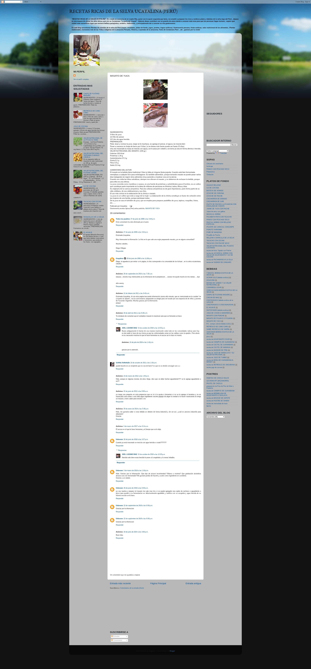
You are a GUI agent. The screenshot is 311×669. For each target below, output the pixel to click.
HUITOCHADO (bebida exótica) (218, 310)
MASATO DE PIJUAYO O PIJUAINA (220, 318)
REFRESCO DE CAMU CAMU (217, 327)
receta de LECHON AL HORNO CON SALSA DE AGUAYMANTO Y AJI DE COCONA (220, 255)
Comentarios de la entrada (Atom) (132, 588)
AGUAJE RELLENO (214, 185)
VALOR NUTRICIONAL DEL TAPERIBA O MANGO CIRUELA (93, 155)
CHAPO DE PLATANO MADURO (218, 295)
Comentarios (117, 640)
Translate (223, 153)
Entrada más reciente (120, 583)
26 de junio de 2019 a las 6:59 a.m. (136, 488)
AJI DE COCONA (89, 186)
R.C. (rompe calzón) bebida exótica (219, 324)
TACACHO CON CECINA (92, 201)
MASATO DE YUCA (152, 208)
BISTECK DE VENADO (215, 191)
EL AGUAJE (87, 232)
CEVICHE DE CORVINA (215, 193)
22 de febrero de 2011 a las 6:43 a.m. (137, 293)
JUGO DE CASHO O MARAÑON (218, 313)
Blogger (172, 651)
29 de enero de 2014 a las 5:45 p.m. (136, 409)
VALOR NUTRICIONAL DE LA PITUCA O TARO (92, 139)
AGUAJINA (211, 280)
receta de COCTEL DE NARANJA (218, 347)
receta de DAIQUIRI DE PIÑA (217, 350)
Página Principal (158, 583)
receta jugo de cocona (214, 367)
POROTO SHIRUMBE (214, 230)
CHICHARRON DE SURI (215, 201)
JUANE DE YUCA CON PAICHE (218, 209)
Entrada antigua (193, 583)
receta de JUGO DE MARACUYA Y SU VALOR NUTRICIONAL (220, 354)
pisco (208, 336)
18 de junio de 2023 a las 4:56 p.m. (136, 532)
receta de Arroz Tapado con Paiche (219, 250)
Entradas (116, 636)
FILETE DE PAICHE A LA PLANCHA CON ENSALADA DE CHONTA (221, 205)
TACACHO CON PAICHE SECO (218, 243)
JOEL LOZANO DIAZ (129, 328)
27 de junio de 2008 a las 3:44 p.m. (143, 219)
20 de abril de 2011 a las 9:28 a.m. (136, 313)
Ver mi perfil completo (81, 79)
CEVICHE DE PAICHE (215, 196)
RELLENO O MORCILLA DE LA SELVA (220, 238)
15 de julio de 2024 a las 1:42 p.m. (142, 342)
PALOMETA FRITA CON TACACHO (219, 217)
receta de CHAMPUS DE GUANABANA (221, 342)
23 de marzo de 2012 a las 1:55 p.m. (136, 376)
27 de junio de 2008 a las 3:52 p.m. (136, 232)
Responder (119, 225)
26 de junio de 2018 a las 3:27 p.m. (136, 439)
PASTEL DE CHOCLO (214, 383)
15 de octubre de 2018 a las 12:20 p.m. (151, 454)
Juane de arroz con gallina (216, 211)
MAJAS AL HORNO (213, 214)
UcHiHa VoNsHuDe (123, 363)
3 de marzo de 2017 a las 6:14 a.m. (136, 426)
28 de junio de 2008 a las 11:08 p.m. (139, 258)
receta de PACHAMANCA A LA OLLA (220, 260)
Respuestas (122, 324)
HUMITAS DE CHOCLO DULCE (218, 378)
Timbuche (210, 174)
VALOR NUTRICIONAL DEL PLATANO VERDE (93, 171)
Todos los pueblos (123, 219)
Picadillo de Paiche (213, 235)
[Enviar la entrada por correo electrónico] (131, 206)
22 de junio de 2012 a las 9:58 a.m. (136, 391)
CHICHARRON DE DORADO (217, 199)
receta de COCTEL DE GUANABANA (220, 345)
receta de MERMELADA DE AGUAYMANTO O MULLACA (217, 394)
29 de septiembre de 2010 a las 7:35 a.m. (138, 274)
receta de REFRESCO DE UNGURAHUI (221, 365)
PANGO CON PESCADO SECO (218, 169)
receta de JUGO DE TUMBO (217, 357)
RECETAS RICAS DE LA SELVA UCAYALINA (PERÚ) (123, 11)
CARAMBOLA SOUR (214, 287)
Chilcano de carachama (215, 164)
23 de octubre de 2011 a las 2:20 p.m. (143, 363)
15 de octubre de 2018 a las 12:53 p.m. (151, 328)
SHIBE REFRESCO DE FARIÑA (218, 329)
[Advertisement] (155, 52)
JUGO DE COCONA (80, 126)
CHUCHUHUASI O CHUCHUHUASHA (220, 305)
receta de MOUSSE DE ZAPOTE (218, 398)
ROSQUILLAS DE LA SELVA (93, 217)
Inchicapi (210, 166)
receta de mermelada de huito (217, 403)
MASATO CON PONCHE (215, 316)
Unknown (119, 439)
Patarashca (211, 172)
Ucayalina (119, 258)
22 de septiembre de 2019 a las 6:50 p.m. (138, 505)
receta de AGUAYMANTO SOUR (218, 339)
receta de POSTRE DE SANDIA (218, 401)
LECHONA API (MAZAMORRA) (218, 381)
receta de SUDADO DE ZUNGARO (219, 262)
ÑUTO (209, 406)
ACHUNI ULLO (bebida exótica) (218, 277)
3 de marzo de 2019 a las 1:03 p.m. (136, 470)
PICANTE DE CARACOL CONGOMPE (220, 227)
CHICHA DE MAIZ (213, 297)
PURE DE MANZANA (214, 232)
